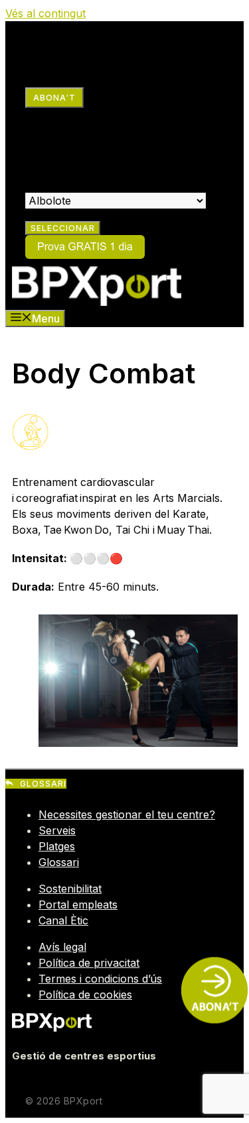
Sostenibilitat (70, 888)
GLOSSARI (43, 784)
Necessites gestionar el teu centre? (127, 814)
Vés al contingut (45, 13)
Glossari (59, 862)
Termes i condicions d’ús (100, 978)
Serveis (57, 830)
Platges (57, 846)
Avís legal (62, 946)
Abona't (54, 98)
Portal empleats (78, 904)
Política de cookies (85, 994)
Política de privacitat (89, 962)
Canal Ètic (63, 920)
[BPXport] (96, 302)
